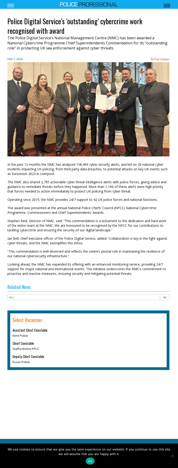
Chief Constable (23, 343)
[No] (172, 455)
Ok (90, 461)
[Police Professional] (89, 4)
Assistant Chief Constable (30, 330)
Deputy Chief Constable (28, 356)
